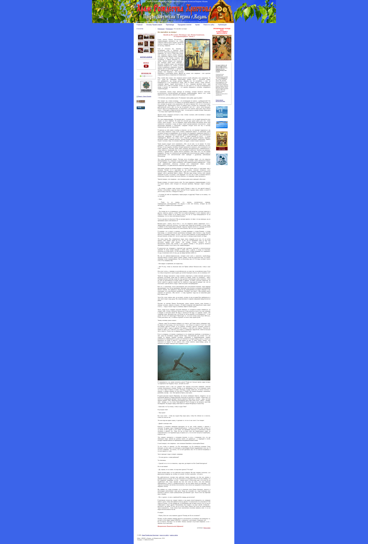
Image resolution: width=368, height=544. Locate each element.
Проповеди (170, 25)
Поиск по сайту (208, 25)
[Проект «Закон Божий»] (144, 96)
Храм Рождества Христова (150, 535)
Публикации (222, 25)
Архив (197, 25)
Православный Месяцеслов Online (220, 100)
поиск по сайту (164, 535)
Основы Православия (154, 25)
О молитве (140, 28)
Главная (140, 25)
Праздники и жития (184, 25)
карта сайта (174, 535)
